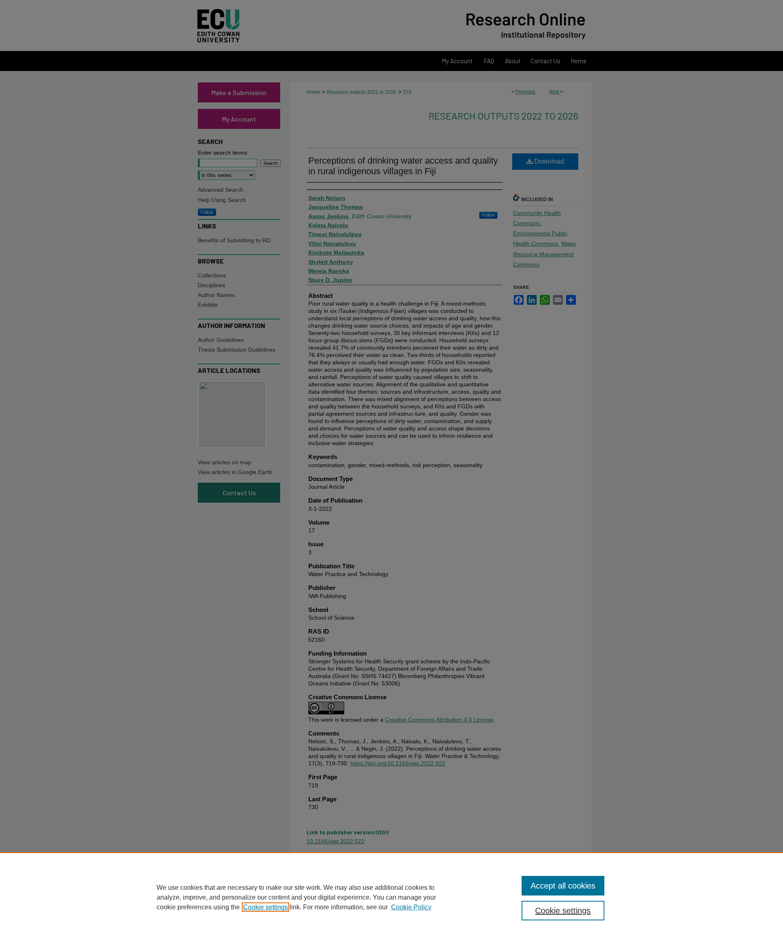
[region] (391, 897)
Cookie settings (265, 907)
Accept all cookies (563, 885)
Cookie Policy (411, 907)
